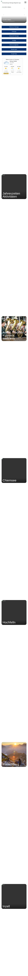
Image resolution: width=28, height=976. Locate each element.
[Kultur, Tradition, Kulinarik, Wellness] (14, 328)
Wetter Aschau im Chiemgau (12, 59)
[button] (25, 2)
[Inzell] (14, 896)
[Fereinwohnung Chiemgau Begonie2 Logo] (11, 2)
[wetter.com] (6, 73)
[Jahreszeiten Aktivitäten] (14, 186)
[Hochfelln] (14, 612)
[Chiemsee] (14, 470)
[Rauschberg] (14, 754)
